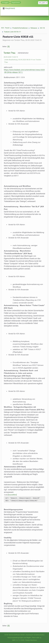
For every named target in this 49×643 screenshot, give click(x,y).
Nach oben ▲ (36, 637)
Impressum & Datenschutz (35, 635)
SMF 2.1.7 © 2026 (18, 640)
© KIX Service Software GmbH (15, 635)
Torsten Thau (9, 53)
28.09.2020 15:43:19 (11, 57)
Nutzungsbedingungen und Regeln (19, 637)
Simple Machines (31, 640)
